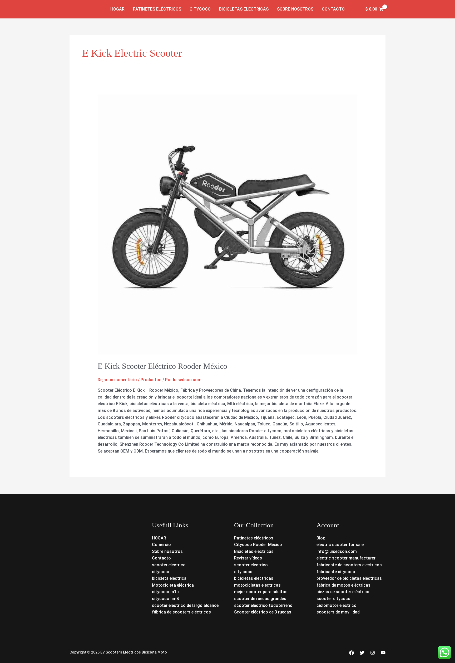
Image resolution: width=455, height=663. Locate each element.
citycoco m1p (165, 591)
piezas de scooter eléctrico (342, 591)
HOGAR (159, 538)
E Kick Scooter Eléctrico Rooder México (162, 366)
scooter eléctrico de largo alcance (185, 605)
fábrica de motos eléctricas (343, 585)
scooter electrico (169, 564)
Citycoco (200, 9)
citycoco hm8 (165, 598)
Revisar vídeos (248, 558)
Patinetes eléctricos (157, 9)
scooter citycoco (333, 598)
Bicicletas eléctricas (244, 9)
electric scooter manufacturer (345, 558)
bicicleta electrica (169, 578)
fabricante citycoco (335, 571)
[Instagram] (372, 652)
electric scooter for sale (340, 544)
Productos (151, 379)
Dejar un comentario (117, 379)
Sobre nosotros (295, 9)
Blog (320, 538)
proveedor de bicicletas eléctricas (349, 578)
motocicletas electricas (257, 585)
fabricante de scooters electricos (349, 564)
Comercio (161, 544)
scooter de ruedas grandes (260, 598)
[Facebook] (351, 652)
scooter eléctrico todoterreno (263, 605)
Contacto (333, 9)
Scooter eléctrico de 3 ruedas (262, 612)
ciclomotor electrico (336, 605)
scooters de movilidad (338, 612)
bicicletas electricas (253, 578)
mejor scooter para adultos (261, 591)
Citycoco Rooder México (258, 544)
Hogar (117, 9)
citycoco (160, 571)
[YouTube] (383, 652)
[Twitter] (362, 652)
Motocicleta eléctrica (173, 585)
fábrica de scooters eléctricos (181, 612)
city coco (243, 571)
